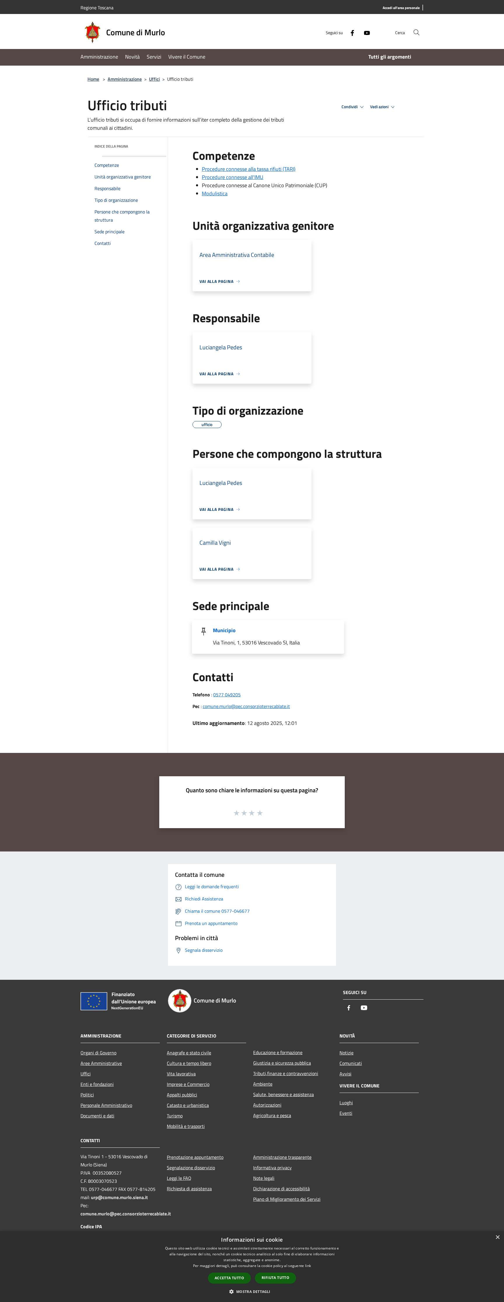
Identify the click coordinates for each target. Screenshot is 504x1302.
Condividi (350, 107)
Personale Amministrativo (106, 1105)
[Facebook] (350, 32)
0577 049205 (227, 694)
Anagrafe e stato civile (189, 1052)
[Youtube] (364, 32)
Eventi (346, 1113)
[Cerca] (417, 32)
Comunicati (351, 1063)
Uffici (154, 79)
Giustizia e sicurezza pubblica (282, 1062)
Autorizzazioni (267, 1104)
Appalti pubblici (182, 1094)
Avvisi (345, 1073)
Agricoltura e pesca (272, 1115)
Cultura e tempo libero (189, 1063)
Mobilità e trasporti (186, 1126)
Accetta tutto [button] (229, 1277)
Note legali (263, 1178)
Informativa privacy (272, 1167)
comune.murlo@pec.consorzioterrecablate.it (246, 706)
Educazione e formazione (277, 1052)
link (308, 1265)
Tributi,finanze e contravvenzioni (285, 1073)
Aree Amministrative (101, 1063)
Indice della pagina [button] (111, 146)
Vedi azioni (379, 107)
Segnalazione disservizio (191, 1167)
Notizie (347, 1052)
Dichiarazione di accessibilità (281, 1188)
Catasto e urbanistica (188, 1105)
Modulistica (215, 193)
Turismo (175, 1115)
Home (93, 79)
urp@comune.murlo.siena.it (119, 1197)
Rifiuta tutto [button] (275, 1277)
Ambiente (262, 1083)
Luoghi (346, 1102)
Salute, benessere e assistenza (283, 1094)
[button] (252, 1291)
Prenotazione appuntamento (195, 1157)
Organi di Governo (98, 1052)
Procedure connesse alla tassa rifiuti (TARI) (248, 169)
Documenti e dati (97, 1115)
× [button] (497, 1237)
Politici (87, 1094)
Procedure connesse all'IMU (232, 177)
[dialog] (252, 1266)
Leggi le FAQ (179, 1178)
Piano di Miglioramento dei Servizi (287, 1199)
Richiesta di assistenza (189, 1188)
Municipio (224, 630)
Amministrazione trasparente (282, 1157)
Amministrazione (125, 79)
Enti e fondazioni (97, 1084)
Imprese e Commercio (188, 1084)
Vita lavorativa (181, 1073)
